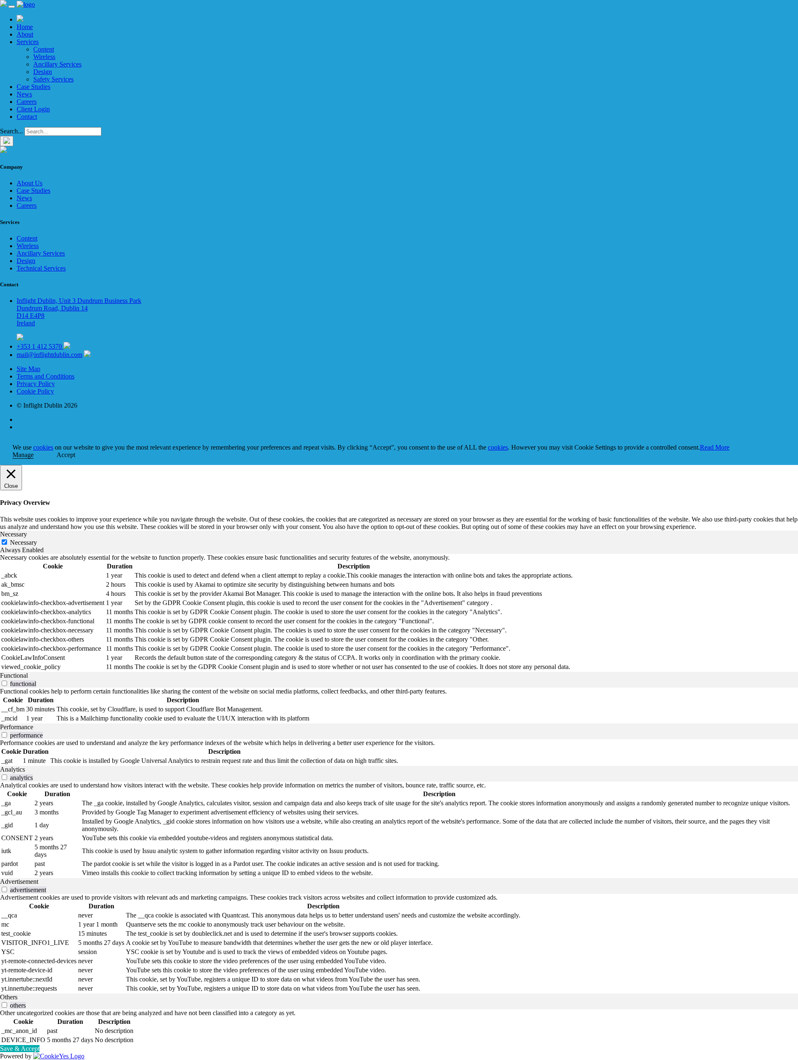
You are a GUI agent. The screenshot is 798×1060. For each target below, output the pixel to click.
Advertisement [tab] (19, 881)
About (25, 34)
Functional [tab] (14, 675)
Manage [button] (23, 454)
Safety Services (53, 79)
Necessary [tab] (13, 534)
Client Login (33, 109)
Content (43, 49)
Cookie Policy (35, 391)
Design (42, 71)
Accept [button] (66, 454)
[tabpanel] (399, 613)
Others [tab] (8, 997)
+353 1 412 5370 (40, 346)
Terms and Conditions (45, 376)
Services (28, 41)
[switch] (4, 683)
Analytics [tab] (12, 769)
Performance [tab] (16, 726)
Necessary (23, 542)
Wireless (44, 56)
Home (25, 26)
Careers (27, 101)
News (24, 94)
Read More (714, 447)
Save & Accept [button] (19, 1048)
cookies (43, 447)
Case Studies (33, 86)
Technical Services (41, 268)
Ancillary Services (57, 64)
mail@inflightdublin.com (49, 354)
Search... (11, 131)
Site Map (28, 368)
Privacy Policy (36, 383)
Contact (27, 116)
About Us (29, 183)
